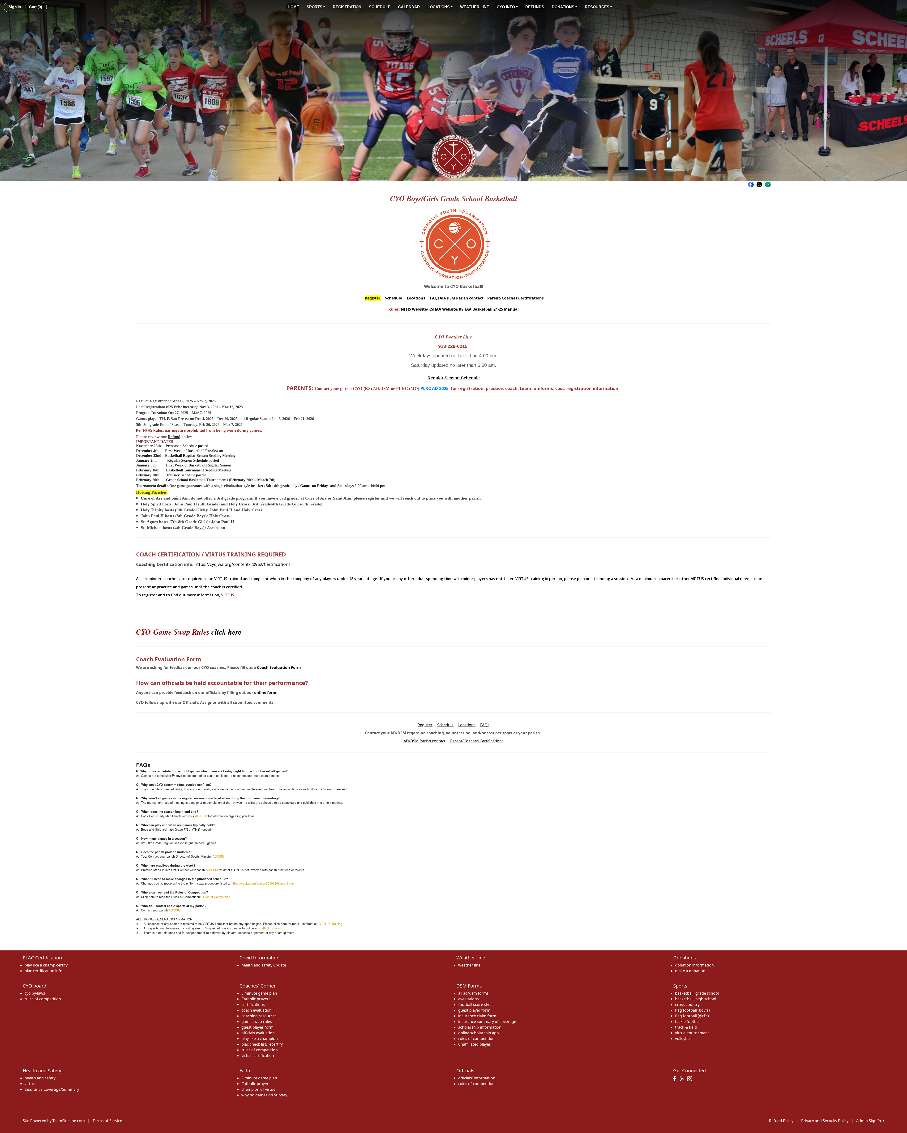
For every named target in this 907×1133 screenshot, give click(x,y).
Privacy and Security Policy (824, 1120)
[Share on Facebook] (752, 184)
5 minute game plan (259, 993)
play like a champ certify (46, 965)
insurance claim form (477, 1015)
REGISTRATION (347, 7)
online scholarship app (478, 1032)
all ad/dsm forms (473, 993)
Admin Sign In (869, 1120)
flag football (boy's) (692, 1010)
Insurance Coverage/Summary (52, 1089)
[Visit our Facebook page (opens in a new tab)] (675, 1079)
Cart (35, 7)
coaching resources (259, 1015)
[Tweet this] (761, 184)
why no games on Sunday (264, 1095)
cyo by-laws (35, 993)
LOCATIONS (439, 7)
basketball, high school (695, 998)
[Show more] (768, 184)
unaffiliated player (474, 1044)
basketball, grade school (697, 993)
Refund (174, 436)
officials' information (476, 1078)
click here (226, 631)
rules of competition (43, 998)
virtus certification (257, 1055)
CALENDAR (409, 7)
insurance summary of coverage (487, 1021)
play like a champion (259, 1038)
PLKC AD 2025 (434, 388)
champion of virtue (258, 1089)
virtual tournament (692, 1032)
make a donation (690, 970)
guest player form (257, 1027)
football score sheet (476, 1004)
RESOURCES (597, 7)
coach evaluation (256, 1010)
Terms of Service (107, 1120)
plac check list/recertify (262, 1044)
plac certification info (43, 970)
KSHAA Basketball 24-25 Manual (489, 309)
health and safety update (263, 965)
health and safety (40, 1078)
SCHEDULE (379, 7)
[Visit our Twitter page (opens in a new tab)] (682, 1078)
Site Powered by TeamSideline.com (54, 1120)
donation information (694, 965)
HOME (293, 7)
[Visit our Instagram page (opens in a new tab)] (690, 1079)
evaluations (468, 998)
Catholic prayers (255, 998)
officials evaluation (258, 1032)
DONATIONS (563, 7)
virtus (30, 1083)
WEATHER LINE (474, 7)
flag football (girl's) (692, 1015)
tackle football (688, 1021)
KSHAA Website (442, 309)
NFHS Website (414, 309)
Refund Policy (781, 1120)
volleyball (683, 1038)
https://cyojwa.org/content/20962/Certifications (243, 564)
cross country (687, 1004)
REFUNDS (534, 7)
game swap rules (256, 1021)
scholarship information (479, 1027)
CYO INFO (506, 7)
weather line (469, 965)
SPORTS (314, 7)
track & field (686, 1027)
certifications (253, 1004)
